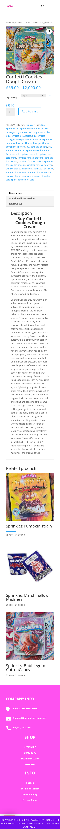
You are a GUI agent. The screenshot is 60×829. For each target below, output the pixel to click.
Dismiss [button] (33, 827)
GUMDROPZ (30, 752)
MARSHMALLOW (30, 758)
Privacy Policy (30, 800)
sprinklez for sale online (39, 172)
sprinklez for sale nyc (16, 172)
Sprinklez (17, 22)
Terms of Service (30, 788)
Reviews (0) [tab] (15, 203)
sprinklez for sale (29, 154)
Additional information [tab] (22, 198)
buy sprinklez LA (42, 132)
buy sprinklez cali (24, 132)
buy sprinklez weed (31, 150)
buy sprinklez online (15, 146)
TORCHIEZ (30, 764)
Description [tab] (15, 193)
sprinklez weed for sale (22, 179)
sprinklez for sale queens (18, 176)
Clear (50, 95)
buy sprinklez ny (24, 143)
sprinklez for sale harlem (31, 161)
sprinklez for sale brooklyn (31, 157)
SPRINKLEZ (30, 747)
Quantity (12, 97)
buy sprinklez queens (37, 146)
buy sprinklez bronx (25, 128)
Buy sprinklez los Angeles (18, 135)
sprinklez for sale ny (43, 168)
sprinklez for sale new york (19, 168)
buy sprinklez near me (27, 139)
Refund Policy (30, 794)
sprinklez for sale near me (39, 164)
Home (9, 22)
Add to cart (30, 111)
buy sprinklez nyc (41, 143)
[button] (49, 31)
